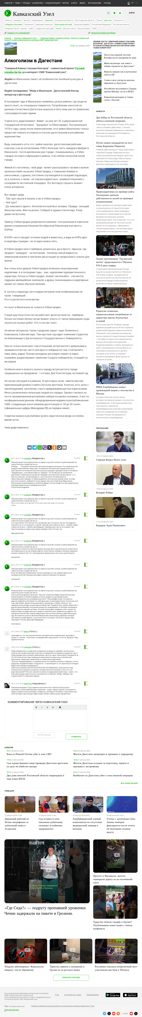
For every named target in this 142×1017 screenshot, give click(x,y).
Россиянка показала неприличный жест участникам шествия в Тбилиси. (116, 968)
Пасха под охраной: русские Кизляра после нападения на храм (120, 56)
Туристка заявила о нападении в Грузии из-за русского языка (67, 968)
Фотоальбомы (94, 3)
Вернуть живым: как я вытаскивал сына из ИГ (120, 73)
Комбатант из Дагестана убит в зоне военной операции (103, 775)
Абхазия (8, 20)
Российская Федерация (101, 24)
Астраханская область (64, 20)
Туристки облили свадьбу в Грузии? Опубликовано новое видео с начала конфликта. (112, 925)
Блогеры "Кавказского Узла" (25, 38)
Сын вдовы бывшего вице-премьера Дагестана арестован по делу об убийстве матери (37, 764)
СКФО (31, 29)
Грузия (99, 20)
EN (137, 3)
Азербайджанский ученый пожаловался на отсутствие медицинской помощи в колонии (87, 823)
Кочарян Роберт (104, 492)
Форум (66, 3)
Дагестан (108, 20)
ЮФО (94, 29)
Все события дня (129, 783)
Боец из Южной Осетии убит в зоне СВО (29, 754)
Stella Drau (28, 684)
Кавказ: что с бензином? (18, 33)
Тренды (26, 3)
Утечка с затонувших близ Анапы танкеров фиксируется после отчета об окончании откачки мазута (121, 825)
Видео (82, 3)
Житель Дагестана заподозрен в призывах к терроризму (103, 754)
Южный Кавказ (84, 29)
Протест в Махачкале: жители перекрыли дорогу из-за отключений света (112, 879)
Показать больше (71, 977)
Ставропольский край (45, 29)
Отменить (76, 737)
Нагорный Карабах (81, 24)
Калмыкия (29, 24)
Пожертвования (92, 995)
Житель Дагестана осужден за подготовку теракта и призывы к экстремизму (101, 764)
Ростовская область (121, 24)
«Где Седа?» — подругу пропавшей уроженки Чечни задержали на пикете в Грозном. (45, 910)
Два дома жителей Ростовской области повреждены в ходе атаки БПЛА (35, 777)
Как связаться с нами (72, 995)
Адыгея (27, 20)
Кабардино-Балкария (13, 24)
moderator (27, 458)
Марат (26, 632)
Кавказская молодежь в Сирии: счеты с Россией (119, 98)
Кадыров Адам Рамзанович (110, 525)
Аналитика (37, 3)
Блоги (74, 3)
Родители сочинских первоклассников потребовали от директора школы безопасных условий (114, 316)
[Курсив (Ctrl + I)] (42, 707)
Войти (132, 13)
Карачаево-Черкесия (44, 24)
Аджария (17, 20)
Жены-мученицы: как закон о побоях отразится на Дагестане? (119, 64)
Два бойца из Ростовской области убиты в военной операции (114, 119)
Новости (8, 3)
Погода (107, 3)
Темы (17, 3)
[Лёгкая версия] (129, 3)
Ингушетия (118, 20)
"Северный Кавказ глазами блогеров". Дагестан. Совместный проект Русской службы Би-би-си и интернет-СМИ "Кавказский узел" (46, 39)
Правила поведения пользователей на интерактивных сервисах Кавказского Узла (62, 1006)
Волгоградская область (84, 20)
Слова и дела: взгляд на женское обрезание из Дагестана (119, 81)
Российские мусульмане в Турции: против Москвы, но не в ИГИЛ (120, 90)
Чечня (58, 29)
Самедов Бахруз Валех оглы (111, 459)
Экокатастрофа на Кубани (103, 33)
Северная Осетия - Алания (15, 29)
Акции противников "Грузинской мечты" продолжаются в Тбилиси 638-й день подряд (114, 262)
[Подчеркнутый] (47, 707)
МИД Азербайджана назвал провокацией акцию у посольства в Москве (115, 390)
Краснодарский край (63, 24)
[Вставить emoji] (60, 707)
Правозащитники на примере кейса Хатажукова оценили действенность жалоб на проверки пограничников (115, 196)
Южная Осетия (69, 29)
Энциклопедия (52, 3)
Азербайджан (37, 20)
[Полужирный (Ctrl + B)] (36, 707)
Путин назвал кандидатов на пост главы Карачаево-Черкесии (114, 144)
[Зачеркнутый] (53, 707)
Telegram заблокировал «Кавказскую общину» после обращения (24, 968)
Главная (7, 38)
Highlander (28, 647)
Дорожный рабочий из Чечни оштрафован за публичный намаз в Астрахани (17, 823)
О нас (57, 995)
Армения (49, 20)
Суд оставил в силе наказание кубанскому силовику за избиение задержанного (51, 823)
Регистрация (44, 735)
